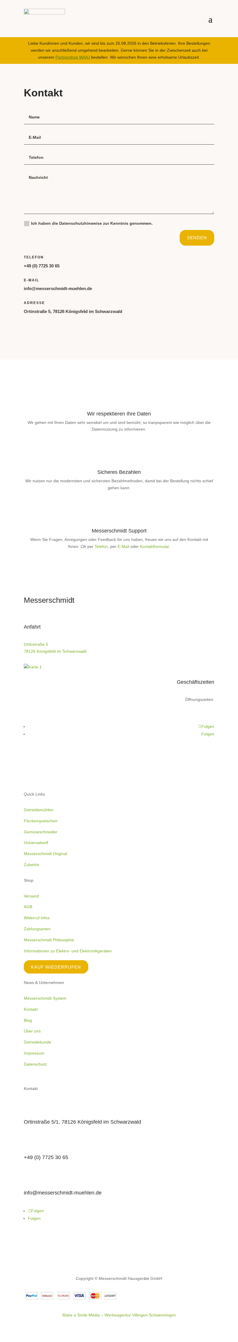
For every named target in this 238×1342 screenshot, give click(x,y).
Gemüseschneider (40, 832)
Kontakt (31, 1009)
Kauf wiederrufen (56, 966)
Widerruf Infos (37, 917)
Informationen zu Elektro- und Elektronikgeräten (68, 951)
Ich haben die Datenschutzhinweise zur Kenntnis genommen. (92, 223)
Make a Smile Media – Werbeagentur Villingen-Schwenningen (119, 1315)
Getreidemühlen (38, 809)
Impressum (34, 1053)
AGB (28, 906)
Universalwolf (36, 842)
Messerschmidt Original (45, 853)
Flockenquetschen (40, 820)
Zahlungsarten (37, 929)
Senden (197, 237)
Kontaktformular (154, 546)
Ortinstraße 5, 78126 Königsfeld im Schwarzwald (73, 311)
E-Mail (123, 546)
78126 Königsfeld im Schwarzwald (55, 651)
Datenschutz (35, 1064)
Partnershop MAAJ (72, 57)
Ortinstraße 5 (36, 644)
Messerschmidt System (45, 998)
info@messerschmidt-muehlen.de (58, 288)
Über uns (32, 1031)
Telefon (101, 546)
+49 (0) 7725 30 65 (41, 265)
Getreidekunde (37, 1042)
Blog (28, 1020)
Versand (31, 896)
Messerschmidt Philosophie (49, 940)
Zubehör (31, 864)
